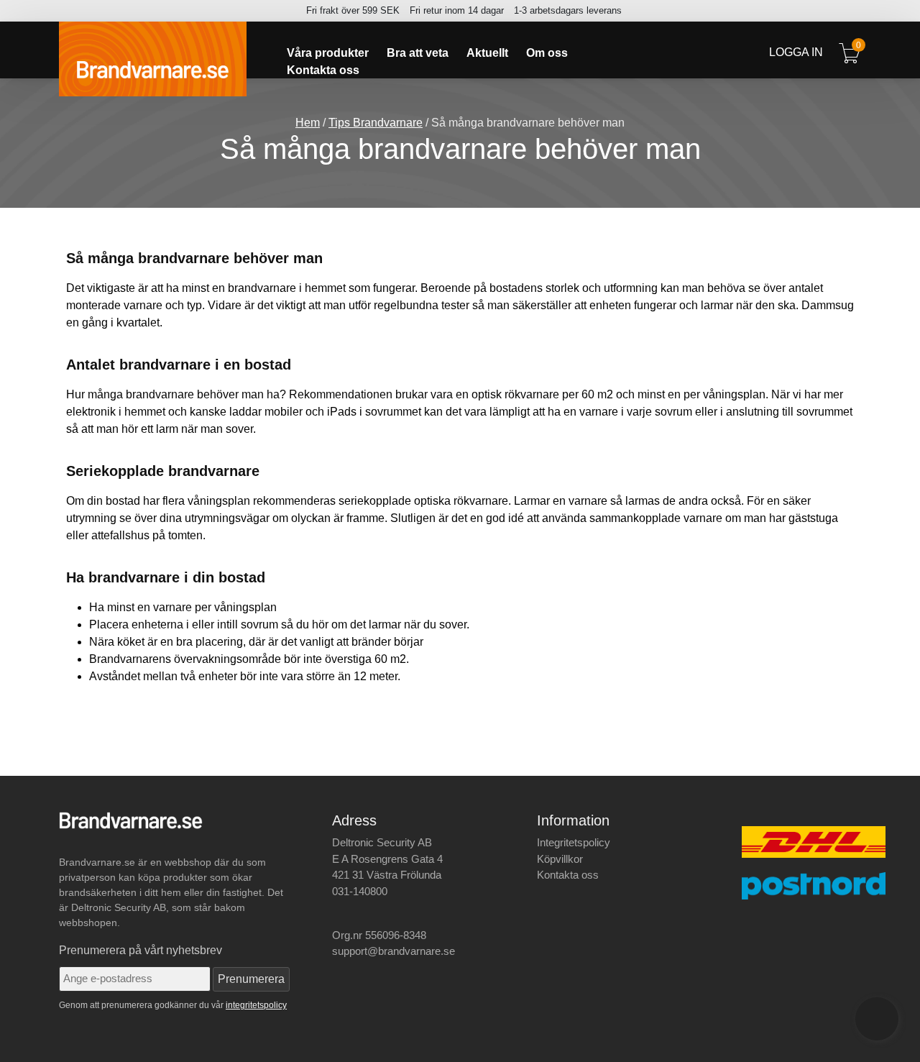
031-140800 (359, 891)
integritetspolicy (256, 1005)
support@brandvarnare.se (393, 951)
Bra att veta (417, 53)
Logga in (796, 52)
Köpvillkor (560, 859)
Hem (307, 122)
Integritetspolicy (573, 842)
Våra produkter (328, 53)
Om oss (547, 53)
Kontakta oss (323, 70)
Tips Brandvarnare (375, 122)
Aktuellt (487, 53)
